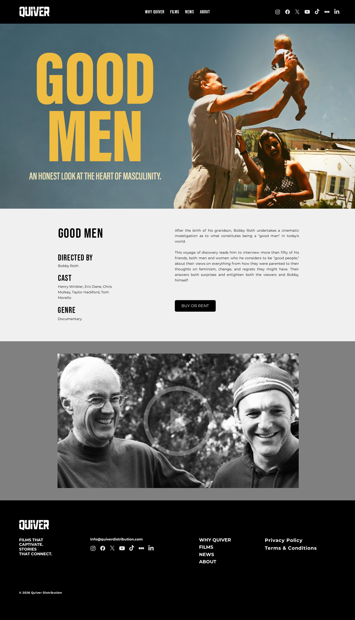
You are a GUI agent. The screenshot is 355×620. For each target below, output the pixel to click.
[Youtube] (307, 12)
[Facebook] (288, 12)
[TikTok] (317, 12)
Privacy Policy (284, 540)
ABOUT (207, 561)
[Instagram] (278, 12)
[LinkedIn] (337, 12)
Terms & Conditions (291, 548)
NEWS (206, 554)
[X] (297, 12)
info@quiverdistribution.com (116, 539)
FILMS (206, 547)
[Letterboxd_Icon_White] (327, 12)
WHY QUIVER (215, 540)
